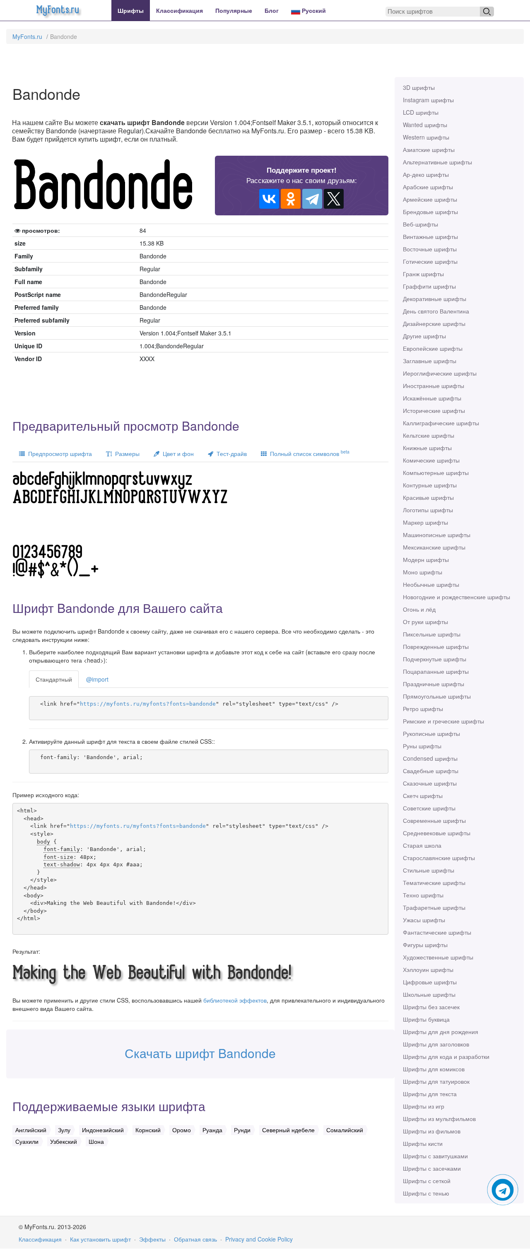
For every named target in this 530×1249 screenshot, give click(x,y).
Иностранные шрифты (433, 385)
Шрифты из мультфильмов (439, 1118)
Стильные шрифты (428, 870)
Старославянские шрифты (439, 858)
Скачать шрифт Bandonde (200, 1053)
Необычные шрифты (431, 584)
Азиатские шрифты (429, 149)
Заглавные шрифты (429, 361)
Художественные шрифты (438, 957)
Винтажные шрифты (430, 236)
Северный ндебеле (288, 1130)
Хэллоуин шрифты (428, 969)
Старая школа (422, 845)
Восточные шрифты (430, 249)
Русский (313, 10)
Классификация (179, 10)
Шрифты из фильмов (431, 1131)
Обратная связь (195, 1239)
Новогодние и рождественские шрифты (456, 597)
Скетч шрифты (423, 795)
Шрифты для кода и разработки (446, 1056)
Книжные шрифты (427, 448)
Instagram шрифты (428, 100)
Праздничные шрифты (433, 684)
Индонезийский (103, 1130)
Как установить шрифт (100, 1239)
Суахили (27, 1141)
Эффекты (152, 1239)
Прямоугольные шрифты (437, 696)
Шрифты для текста (430, 1094)
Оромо (181, 1130)
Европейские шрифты (433, 348)
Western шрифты (426, 137)
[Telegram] (312, 199)
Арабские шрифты (428, 187)
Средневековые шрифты (436, 833)
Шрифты (131, 10)
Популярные (233, 10)
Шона (96, 1141)
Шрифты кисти (423, 1143)
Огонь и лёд (419, 609)
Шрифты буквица (426, 1019)
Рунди (242, 1130)
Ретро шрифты (423, 708)
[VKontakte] (269, 199)
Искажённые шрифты (432, 398)
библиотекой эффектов (235, 1000)
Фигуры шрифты (425, 944)
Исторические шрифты (434, 410)
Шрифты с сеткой (426, 1181)
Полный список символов (308, 452)
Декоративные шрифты (434, 298)
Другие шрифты (424, 336)
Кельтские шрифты (428, 435)
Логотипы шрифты (428, 510)
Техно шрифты (423, 895)
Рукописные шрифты (431, 733)
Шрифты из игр (423, 1106)
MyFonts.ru (27, 36)
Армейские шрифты (430, 199)
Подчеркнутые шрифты (434, 659)
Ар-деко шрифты (426, 174)
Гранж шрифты (423, 274)
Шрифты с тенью (426, 1193)
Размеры (126, 453)
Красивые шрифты (428, 497)
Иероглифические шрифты (440, 373)
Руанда (212, 1130)
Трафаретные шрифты (434, 907)
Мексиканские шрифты (434, 547)
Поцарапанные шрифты (436, 671)
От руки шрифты (425, 621)
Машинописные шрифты (436, 534)
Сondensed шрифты (430, 758)
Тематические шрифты (434, 882)
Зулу (64, 1130)
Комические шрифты (431, 460)
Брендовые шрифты (430, 211)
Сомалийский (344, 1130)
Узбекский (63, 1141)
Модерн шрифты (426, 559)
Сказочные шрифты (430, 783)
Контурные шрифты (430, 485)
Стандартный (54, 679)
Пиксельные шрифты (431, 634)
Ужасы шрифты (424, 920)
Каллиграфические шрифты (441, 423)
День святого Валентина (436, 311)
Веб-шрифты (420, 224)
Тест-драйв (230, 453)
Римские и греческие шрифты (443, 721)
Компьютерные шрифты (436, 472)
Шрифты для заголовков (436, 1044)
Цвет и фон (176, 453)
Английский (30, 1130)
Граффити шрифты (429, 286)
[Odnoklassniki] (291, 199)
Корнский (148, 1130)
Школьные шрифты (429, 994)
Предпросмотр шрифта (58, 453)
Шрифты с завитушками (435, 1156)
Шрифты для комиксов (434, 1069)
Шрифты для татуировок (436, 1081)
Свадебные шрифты (430, 771)
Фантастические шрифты (437, 932)
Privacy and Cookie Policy (259, 1239)
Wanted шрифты (425, 125)
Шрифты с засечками (432, 1168)
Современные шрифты (434, 820)
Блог (272, 10)
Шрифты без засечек (431, 1007)
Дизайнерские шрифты (434, 323)
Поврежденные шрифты (436, 646)
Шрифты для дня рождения (440, 1031)
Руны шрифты (422, 746)
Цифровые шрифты (430, 982)
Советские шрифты (429, 808)
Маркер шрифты (425, 522)
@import (97, 679)
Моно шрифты (422, 572)
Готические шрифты (430, 261)
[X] (334, 199)
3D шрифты (419, 87)
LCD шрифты (420, 112)
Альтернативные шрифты (437, 162)
